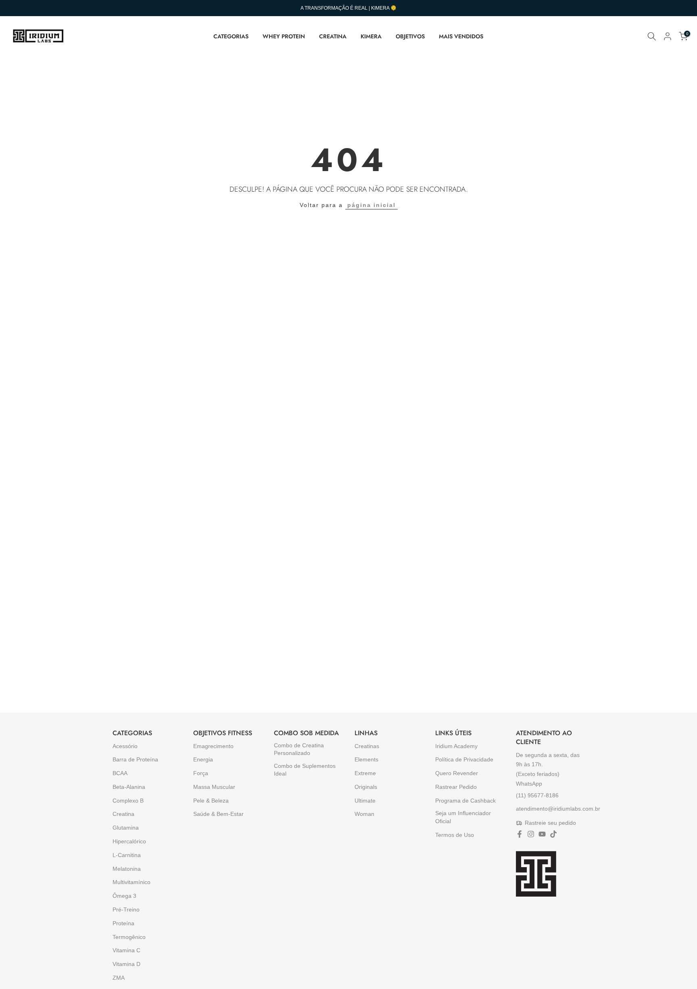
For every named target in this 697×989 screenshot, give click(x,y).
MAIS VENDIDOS (461, 36)
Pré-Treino (126, 909)
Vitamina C (126, 950)
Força (200, 773)
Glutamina (126, 827)
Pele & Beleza (211, 800)
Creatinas (367, 746)
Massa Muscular (214, 787)
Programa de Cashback (465, 800)
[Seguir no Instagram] (530, 834)
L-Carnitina (127, 855)
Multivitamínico (131, 882)
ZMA (119, 977)
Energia (203, 759)
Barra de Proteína (135, 759)
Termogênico (129, 937)
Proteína (123, 923)
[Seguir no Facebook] (519, 834)
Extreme (365, 773)
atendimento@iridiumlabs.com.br (558, 808)
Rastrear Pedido (456, 787)
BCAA (120, 773)
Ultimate (365, 800)
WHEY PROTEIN (284, 36)
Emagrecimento (213, 746)
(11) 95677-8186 (537, 795)
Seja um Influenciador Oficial (463, 817)
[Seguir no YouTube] (542, 834)
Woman (364, 814)
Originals (366, 787)
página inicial (371, 205)
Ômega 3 (124, 896)
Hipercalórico (129, 841)
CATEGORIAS (230, 36)
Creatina (123, 814)
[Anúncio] (348, 8)
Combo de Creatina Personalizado (299, 749)
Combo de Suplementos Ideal (305, 770)
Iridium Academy (456, 746)
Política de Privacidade (464, 759)
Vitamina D (126, 964)
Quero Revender (456, 773)
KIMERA (371, 36)
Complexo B (128, 800)
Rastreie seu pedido (550, 823)
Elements (366, 759)
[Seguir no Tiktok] (553, 834)
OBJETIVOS (410, 36)
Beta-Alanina (129, 787)
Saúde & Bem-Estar (218, 814)
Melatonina (127, 869)
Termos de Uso (454, 835)
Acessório (125, 746)
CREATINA (332, 36)
